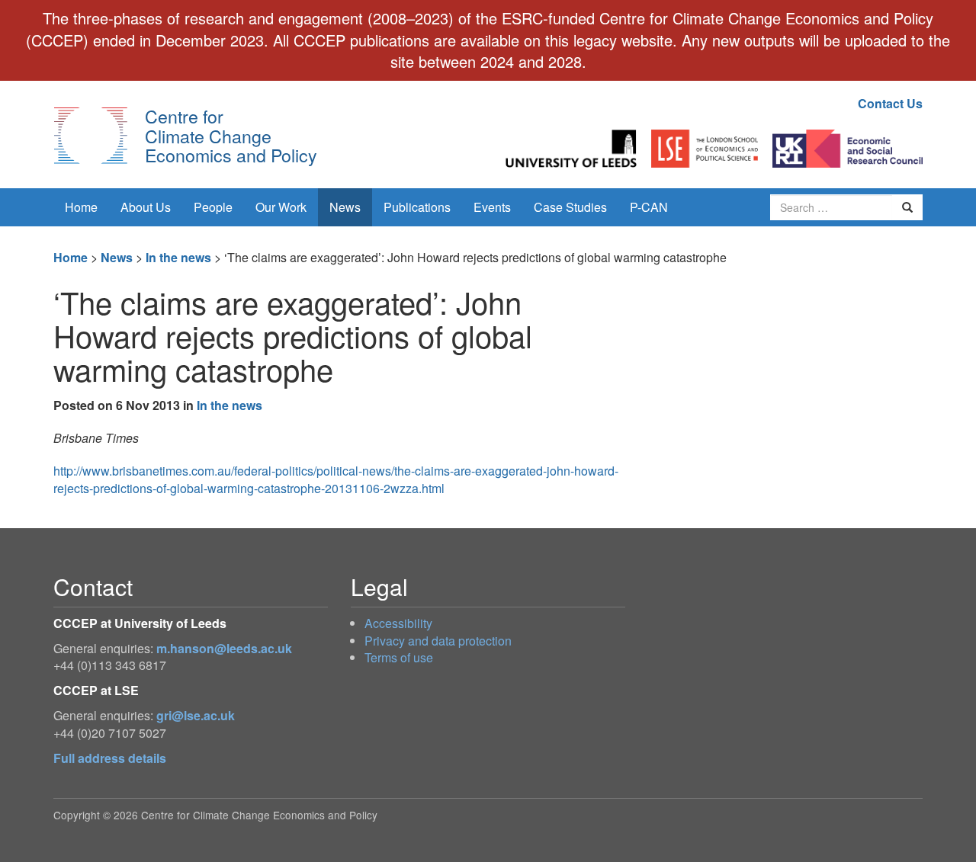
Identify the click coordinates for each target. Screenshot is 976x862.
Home (81, 207)
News (345, 207)
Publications (417, 207)
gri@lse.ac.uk (195, 715)
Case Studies (570, 207)
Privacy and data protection (438, 640)
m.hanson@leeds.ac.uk (224, 648)
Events (492, 207)
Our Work (281, 207)
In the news (178, 257)
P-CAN (649, 207)
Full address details (109, 758)
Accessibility (398, 623)
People (213, 207)
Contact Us (890, 103)
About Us (145, 207)
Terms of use (398, 657)
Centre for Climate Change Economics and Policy (231, 135)
